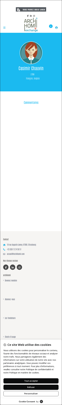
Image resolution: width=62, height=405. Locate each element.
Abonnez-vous (10, 299)
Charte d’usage (10, 336)
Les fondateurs (10, 318)
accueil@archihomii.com (16, 254)
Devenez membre (11, 280)
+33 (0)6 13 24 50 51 (14, 249)
